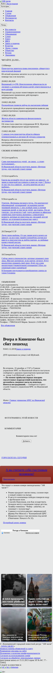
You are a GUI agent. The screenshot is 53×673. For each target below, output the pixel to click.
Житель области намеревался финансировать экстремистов (21, 119)
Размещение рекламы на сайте (13, 651)
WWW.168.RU (7, 646)
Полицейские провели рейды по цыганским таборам (25, 105)
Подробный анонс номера (14, 523)
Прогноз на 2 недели (32, 533)
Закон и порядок (23, 349)
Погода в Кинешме (20, 530)
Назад (3, 25)
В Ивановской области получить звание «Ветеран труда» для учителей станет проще (24, 168)
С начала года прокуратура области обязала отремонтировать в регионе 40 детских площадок (23, 135)
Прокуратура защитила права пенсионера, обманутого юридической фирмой (26, 69)
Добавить (26, 441)
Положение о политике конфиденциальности (20, 653)
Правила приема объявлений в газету (16, 648)
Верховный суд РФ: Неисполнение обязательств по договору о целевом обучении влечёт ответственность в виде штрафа (26, 87)
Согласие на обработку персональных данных (20, 658)
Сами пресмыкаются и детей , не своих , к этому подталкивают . (23, 162)
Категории (5, 6)
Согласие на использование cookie (15, 655)
